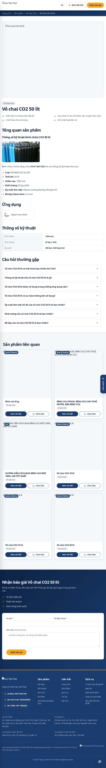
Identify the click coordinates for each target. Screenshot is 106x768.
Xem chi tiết (16, 414)
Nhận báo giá (95, 5)
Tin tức (64, 696)
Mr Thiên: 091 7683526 (17, 705)
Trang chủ (6, 13)
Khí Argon (42, 688)
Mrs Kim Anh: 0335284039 (18, 699)
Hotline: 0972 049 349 (16, 693)
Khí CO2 (41, 692)
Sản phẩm (18, 13)
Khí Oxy (41, 684)
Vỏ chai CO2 (31, 13)
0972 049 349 (77, 5)
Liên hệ (65, 701)
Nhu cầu (16, 630)
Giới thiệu (66, 688)
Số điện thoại (60, 618)
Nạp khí (88, 688)
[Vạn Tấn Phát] (9, 5)
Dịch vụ (65, 692)
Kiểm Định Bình (92, 692)
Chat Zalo (40, 414)
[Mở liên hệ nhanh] (99, 761)
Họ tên (10, 618)
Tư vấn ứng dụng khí (94, 684)
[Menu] (62, 5)
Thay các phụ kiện (93, 696)
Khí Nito (41, 696)
